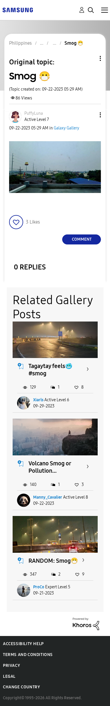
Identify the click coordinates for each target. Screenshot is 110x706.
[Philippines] (17, 9)
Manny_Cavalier (47, 497)
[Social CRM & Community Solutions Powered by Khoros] (86, 623)
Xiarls (38, 399)
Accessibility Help (23, 643)
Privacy (11, 665)
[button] (90, 114)
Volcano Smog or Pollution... (49, 467)
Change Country (21, 687)
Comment (82, 239)
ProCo (38, 587)
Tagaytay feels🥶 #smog (50, 369)
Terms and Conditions (28, 654)
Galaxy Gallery (66, 128)
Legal (9, 676)
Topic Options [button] (90, 58)
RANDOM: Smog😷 (53, 560)
